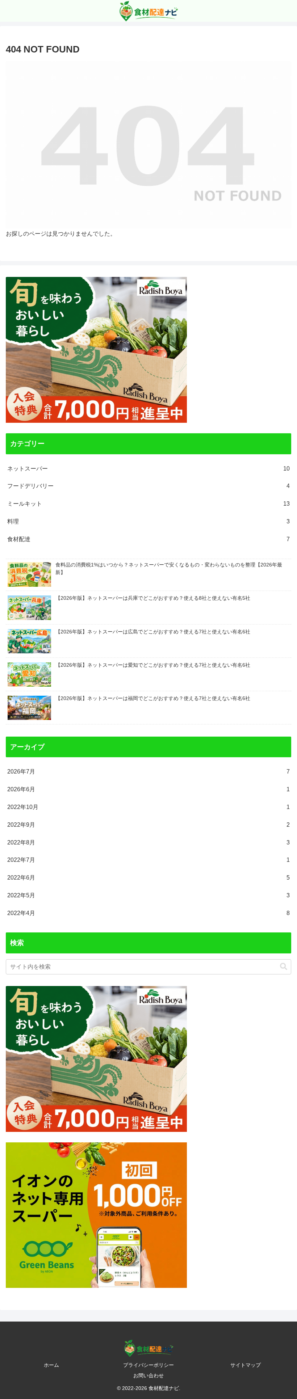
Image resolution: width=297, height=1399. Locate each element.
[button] (283, 966)
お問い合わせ (148, 1375)
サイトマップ (245, 1365)
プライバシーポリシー (148, 1365)
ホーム (51, 1365)
